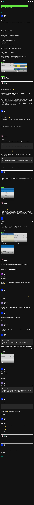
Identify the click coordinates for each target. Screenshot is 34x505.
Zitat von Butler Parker (6, 340)
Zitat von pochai (5, 144)
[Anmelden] (30, 1)
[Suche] (28, 1)
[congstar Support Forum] (2, 1)
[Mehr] (32, 18)
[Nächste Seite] (4, 12)
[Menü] (33, 1)
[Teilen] (32, 11)
